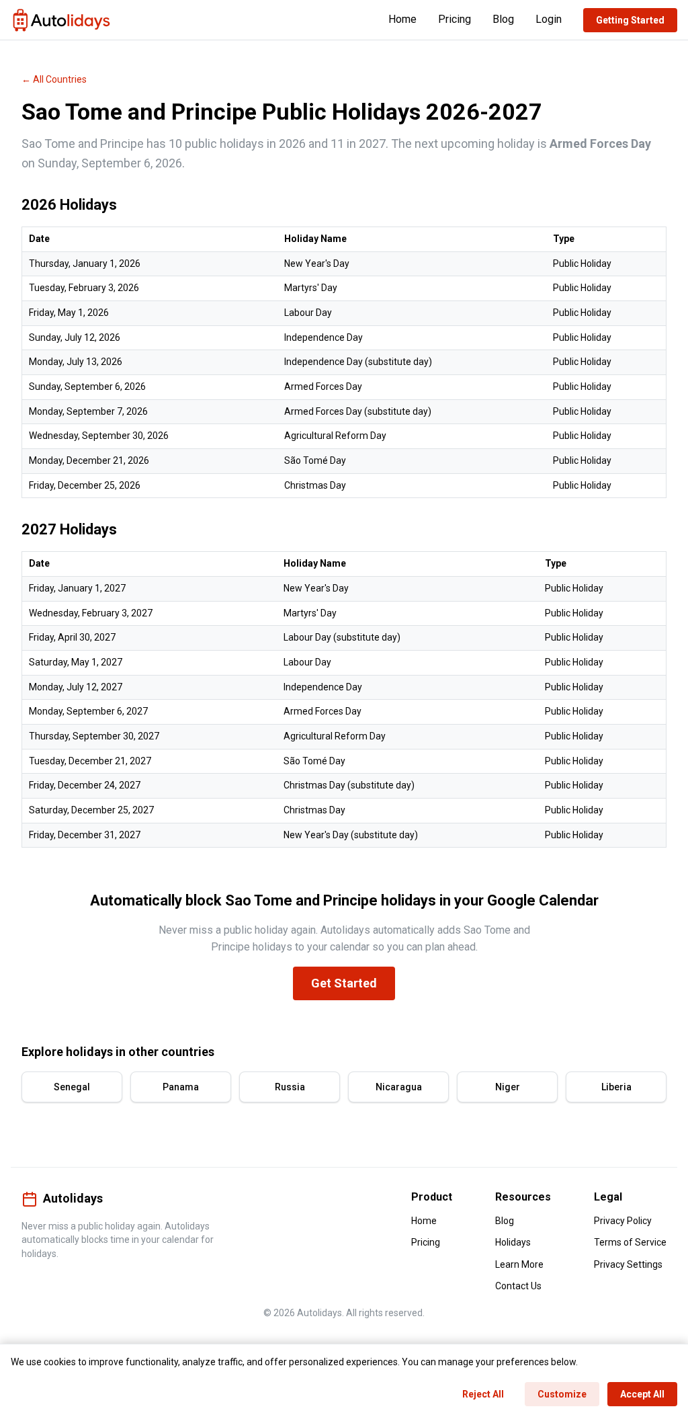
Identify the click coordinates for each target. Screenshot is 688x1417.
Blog (503, 19)
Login (548, 19)
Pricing (454, 19)
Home (402, 19)
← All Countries (54, 79)
